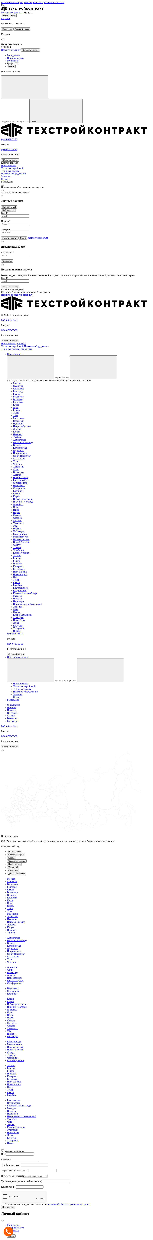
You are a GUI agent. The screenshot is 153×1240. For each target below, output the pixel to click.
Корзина (5, 18)
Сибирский (13, 870)
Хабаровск (18, 628)
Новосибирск (20, 574)
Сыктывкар (19, 458)
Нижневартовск (21, 539)
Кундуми (17, 625)
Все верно (7, 29)
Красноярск (19, 569)
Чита (15, 609)
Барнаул (17, 558)
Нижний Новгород (23, 501)
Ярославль (18, 421)
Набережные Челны (23, 499)
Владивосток (19, 590)
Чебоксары (18, 531)
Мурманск (18, 450)
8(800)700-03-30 (9, 149)
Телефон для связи (10, 1165)
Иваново (17, 434)
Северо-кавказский (16, 861)
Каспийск (18, 491)
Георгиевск (19, 485)
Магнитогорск (20, 536)
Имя (3, 1154)
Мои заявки (13, 60)
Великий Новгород (23, 442)
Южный (11, 858)
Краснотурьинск (21, 553)
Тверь (16, 413)
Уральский (13, 867)
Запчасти (21, 343)
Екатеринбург (20, 534)
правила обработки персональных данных (69, 1204)
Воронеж (17, 399)
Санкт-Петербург (22, 456)
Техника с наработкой (12, 346)
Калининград (20, 448)
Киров (16, 496)
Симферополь (20, 483)
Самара (17, 515)
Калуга (16, 431)
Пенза (16, 509)
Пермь (16, 512)
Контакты (59, 2)
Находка (17, 598)
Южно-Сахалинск (22, 614)
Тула (15, 415)
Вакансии (49, 2)
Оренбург (18, 504)
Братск (16, 582)
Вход (13, 16)
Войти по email (9, 207)
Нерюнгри (18, 601)
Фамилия (6, 1159)
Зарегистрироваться (37, 238)
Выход (11, 66)
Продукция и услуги (17, 657)
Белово (16, 561)
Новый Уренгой (21, 542)
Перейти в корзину (11, 50)
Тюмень (17, 547)
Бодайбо (17, 585)
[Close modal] (2, 185)
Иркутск (17, 563)
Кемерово (18, 566)
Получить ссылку (10, 286)
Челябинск (18, 550)
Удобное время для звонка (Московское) (21, 1181)
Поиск (5, 16)
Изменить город (22, 29)
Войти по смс (8, 210)
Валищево (18, 388)
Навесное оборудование (36, 346)
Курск (16, 404)
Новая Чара (19, 620)
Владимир (18, 396)
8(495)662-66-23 (9, 139)
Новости (28, 2)
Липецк (17, 429)
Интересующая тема (11, 1176)
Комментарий (8, 1187)
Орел (15, 407)
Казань (16, 493)
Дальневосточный (16, 873)
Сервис (11, 715)
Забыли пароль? (9, 238)
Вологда (17, 445)
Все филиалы (16, 12)
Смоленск (18, 386)
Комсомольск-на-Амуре (25, 593)
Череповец (18, 464)
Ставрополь (19, 488)
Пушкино (18, 423)
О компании (7, 2)
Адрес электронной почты (14, 1170)
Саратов (17, 520)
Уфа (15, 526)
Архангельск (19, 439)
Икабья (16, 631)
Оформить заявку (30, 50)
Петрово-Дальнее (22, 426)
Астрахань (18, 466)
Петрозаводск (20, 453)
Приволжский (14, 864)
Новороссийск (20, 477)
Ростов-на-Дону (21, 480)
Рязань (16, 410)
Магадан (17, 596)
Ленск (16, 623)
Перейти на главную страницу (16, 295)
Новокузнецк (20, 571)
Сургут (16, 544)
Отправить (7, 261)
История (18, 2)
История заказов (15, 58)
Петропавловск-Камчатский (27, 604)
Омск (16, 577)
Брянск (16, 394)
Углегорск (18, 617)
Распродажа (26, 349)
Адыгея (17, 474)
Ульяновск (18, 523)
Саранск (17, 518)
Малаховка (18, 418)
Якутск (16, 612)
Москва (5, 12)
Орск (15, 507)
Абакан (17, 555)
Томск (16, 579)
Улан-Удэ (17, 606)
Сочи (16, 469)
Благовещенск (20, 588)
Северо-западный (16, 855)
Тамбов (17, 437)
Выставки (38, 2)
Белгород (18, 391)
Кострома (18, 402)
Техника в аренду (10, 349)
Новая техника (8, 343)
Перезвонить (8, 1207)
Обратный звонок (10, 160)
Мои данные (13, 55)
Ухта (15, 461)
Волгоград (18, 472)
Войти (23, 238)
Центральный (14, 851)
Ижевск (17, 528)
